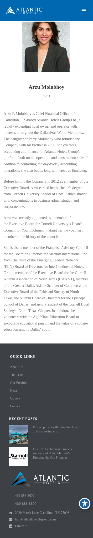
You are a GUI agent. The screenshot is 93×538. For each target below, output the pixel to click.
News (13, 390)
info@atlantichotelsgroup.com (35, 519)
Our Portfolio (19, 383)
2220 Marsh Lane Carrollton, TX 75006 (42, 513)
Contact (15, 406)
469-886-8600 (24, 495)
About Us (16, 367)
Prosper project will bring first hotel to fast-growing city (56, 429)
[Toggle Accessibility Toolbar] (84, 503)
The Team (17, 375)
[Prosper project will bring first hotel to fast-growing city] (18, 434)
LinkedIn (21, 526)
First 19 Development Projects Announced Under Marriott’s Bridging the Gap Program (52, 453)
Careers (15, 398)
